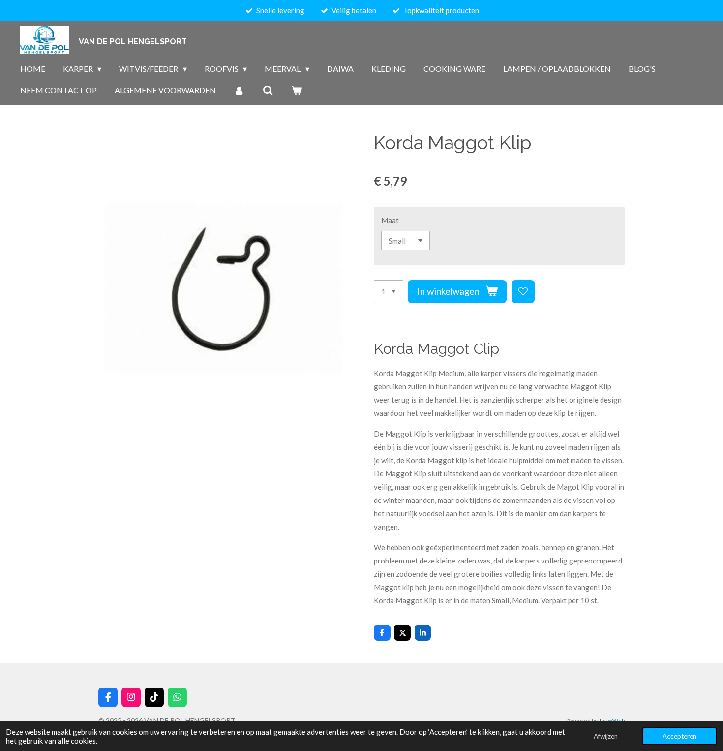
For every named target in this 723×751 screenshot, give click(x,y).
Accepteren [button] (679, 736)
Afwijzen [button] (606, 736)
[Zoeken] (267, 90)
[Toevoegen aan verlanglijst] (523, 291)
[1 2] (388, 291)
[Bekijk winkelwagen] (296, 90)
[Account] (239, 90)
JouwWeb (612, 720)
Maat (390, 220)
